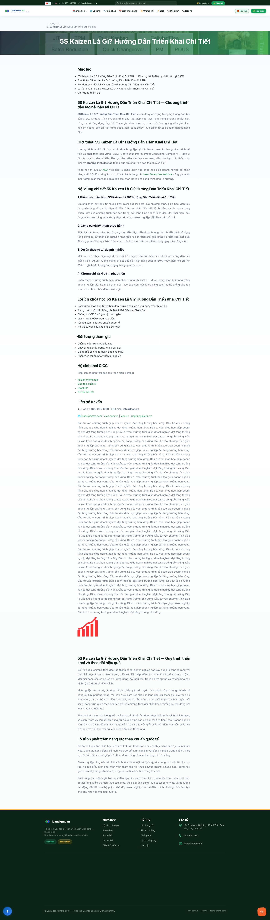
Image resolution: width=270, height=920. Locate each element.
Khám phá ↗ (236, 902)
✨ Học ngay (258, 11)
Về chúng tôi (147, 825)
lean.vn (125, 416)
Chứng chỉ (146, 835)
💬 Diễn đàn (173, 11)
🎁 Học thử (242, 11)
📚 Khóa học (79, 11)
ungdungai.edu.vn (141, 416)
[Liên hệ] (7, 911)
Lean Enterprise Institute (157, 174)
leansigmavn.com (91, 416)
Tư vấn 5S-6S (86, 392)
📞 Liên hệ (187, 11)
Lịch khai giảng (148, 840)
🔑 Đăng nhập (203, 3)
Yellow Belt (107, 840)
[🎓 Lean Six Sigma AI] (262, 912)
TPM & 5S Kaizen (111, 845)
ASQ (105, 169)
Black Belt (107, 835)
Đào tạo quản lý (87, 383)
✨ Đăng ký (218, 3)
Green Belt (107, 830)
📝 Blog (160, 11)
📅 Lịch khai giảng (128, 11)
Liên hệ (144, 845)
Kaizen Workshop (88, 379)
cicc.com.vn (111, 416)
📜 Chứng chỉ (147, 11)
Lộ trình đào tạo (110, 825)
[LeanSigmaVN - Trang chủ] (17, 11)
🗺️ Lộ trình (95, 11)
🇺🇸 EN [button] (57, 3)
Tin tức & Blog (148, 830)
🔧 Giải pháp (109, 11)
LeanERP (83, 388)
